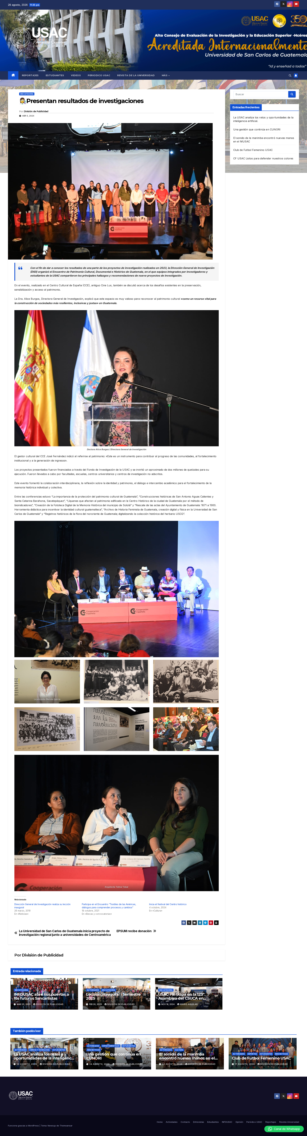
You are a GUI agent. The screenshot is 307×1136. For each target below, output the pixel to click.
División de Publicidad (36, 111)
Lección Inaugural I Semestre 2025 (113, 996)
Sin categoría (26, 94)
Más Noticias (93, 1050)
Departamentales (110, 1046)
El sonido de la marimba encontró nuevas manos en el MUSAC (187, 1058)
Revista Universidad (289, 1122)
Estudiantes (55, 75)
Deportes (252, 1054)
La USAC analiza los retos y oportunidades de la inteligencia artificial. (44, 1058)
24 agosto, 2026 (99, 1064)
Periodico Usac (99, 75)
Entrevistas (198, 1122)
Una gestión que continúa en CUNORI (257, 129)
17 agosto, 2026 (245, 1064)
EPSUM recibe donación (134, 931)
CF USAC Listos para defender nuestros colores (263, 158)
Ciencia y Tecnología (39, 1050)
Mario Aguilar (189, 1004)
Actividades (93, 990)
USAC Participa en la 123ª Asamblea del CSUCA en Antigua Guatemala (181, 998)
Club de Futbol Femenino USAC (253, 150)
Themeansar (66, 1125)
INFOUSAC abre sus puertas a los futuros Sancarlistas (41, 996)
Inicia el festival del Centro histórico (168, 904)
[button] (290, 75)
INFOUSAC (227, 1122)
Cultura (179, 1050)
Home (160, 1122)
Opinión (239, 1122)
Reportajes (30, 75)
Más (165, 75)
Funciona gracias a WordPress (23, 1125)
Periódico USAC (254, 1122)
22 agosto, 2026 (172, 1064)
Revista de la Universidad (136, 75)
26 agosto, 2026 (27, 1064)
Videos (76, 75)
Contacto (185, 1122)
